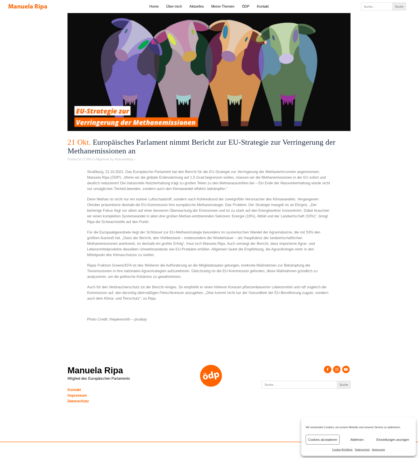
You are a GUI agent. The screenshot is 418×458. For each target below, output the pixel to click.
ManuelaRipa (124, 159)
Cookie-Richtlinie (342, 449)
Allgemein (102, 159)
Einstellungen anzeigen (392, 439)
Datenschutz (362, 449)
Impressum (378, 449)
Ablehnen (357, 439)
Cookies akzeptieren (322, 439)
